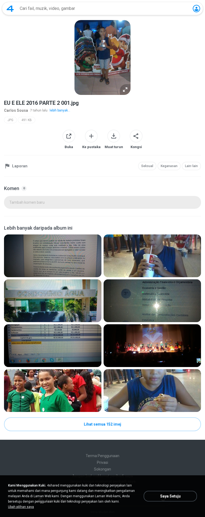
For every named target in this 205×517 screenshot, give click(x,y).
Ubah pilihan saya (21, 507)
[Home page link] (10, 8)
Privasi (102, 462)
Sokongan (102, 469)
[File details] (52, 255)
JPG (10, 120)
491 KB (26, 120)
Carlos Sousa (16, 110)
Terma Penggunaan (102, 456)
